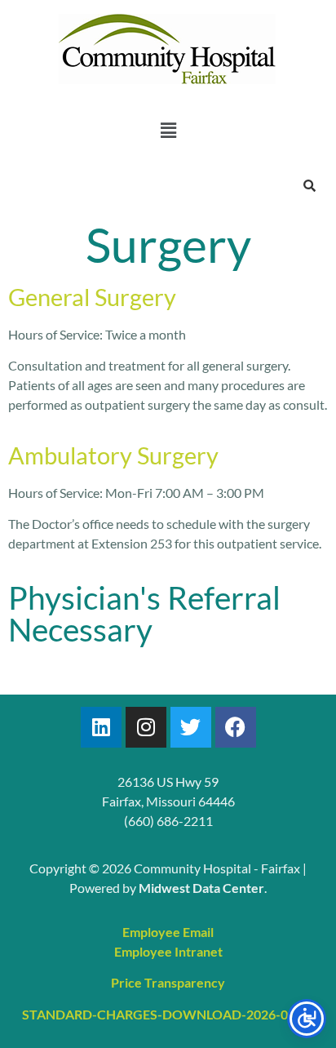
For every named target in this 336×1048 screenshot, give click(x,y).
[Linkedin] (101, 727)
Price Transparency (168, 982)
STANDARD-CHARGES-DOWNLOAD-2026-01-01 (168, 1014)
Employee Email (168, 931)
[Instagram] (146, 727)
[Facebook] (235, 727)
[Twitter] (190, 727)
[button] (168, 130)
